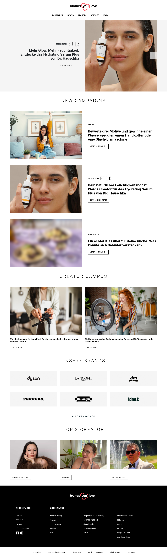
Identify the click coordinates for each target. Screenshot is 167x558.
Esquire (120, 528)
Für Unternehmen (22, 528)
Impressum (131, 552)
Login (105, 15)
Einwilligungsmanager (95, 552)
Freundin (53, 520)
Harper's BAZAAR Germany (94, 516)
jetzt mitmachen (98, 252)
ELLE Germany (55, 524)
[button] (13, 55)
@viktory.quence (20, 477)
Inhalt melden (115, 552)
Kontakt (95, 15)
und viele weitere (123, 537)
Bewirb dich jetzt (68, 65)
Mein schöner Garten (125, 516)
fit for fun (120, 520)
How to (70, 15)
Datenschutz (37, 552)
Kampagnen (57, 15)
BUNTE (86, 533)
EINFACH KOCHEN (91, 520)
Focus (119, 524)
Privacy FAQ (76, 552)
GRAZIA (53, 528)
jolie (51, 533)
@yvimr (65, 477)
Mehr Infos (17, 348)
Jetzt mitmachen (98, 146)
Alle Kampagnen (83, 416)
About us (82, 15)
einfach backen (89, 524)
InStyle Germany (56, 516)
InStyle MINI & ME (124, 533)
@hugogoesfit (119, 477)
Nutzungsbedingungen (56, 552)
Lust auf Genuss (90, 528)
